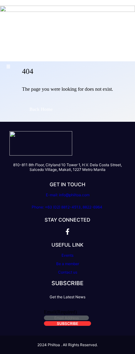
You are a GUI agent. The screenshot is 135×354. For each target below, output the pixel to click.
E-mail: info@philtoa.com (67, 194)
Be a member (67, 263)
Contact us (67, 272)
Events (67, 255)
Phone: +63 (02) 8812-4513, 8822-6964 (67, 207)
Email (60, 312)
